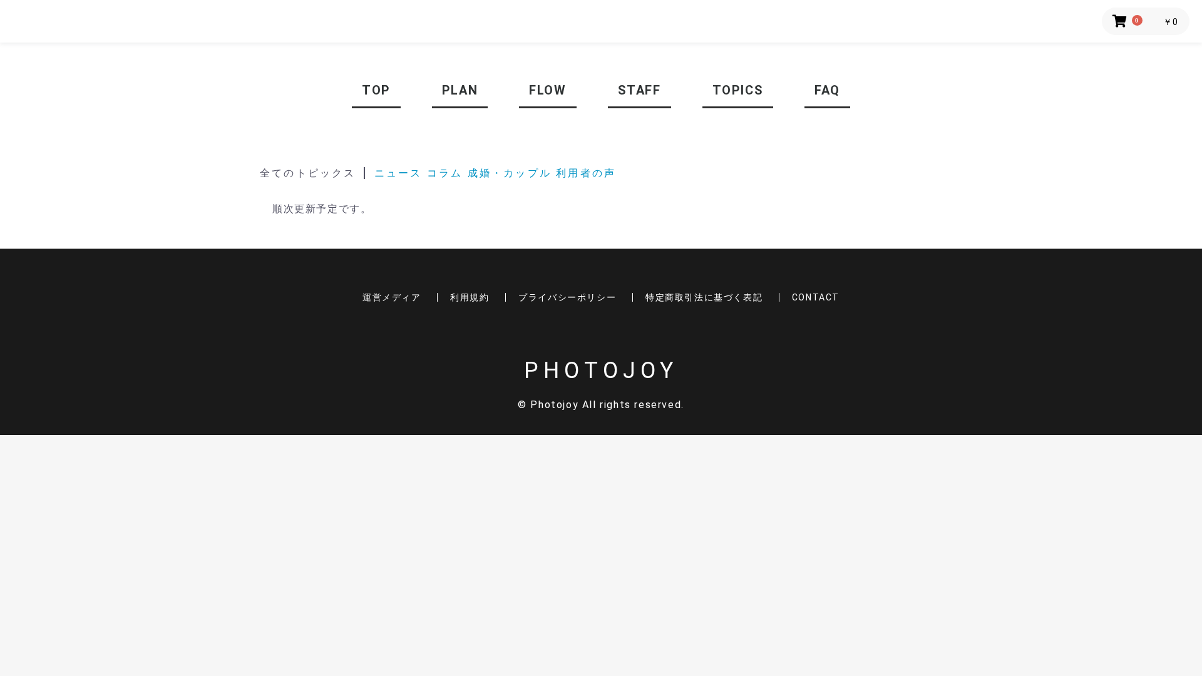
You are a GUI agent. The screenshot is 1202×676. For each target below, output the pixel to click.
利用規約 (469, 297)
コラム (445, 173)
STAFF (639, 90)
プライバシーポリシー (567, 297)
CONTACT (816, 297)
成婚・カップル (512, 173)
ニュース (398, 173)
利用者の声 (586, 173)
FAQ (827, 90)
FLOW (547, 90)
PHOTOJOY (601, 370)
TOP (376, 90)
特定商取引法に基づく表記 (704, 297)
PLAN (460, 90)
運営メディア (391, 297)
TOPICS (738, 90)
